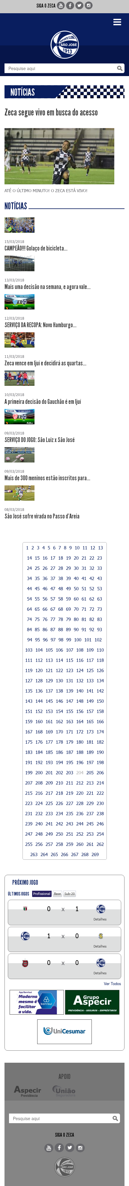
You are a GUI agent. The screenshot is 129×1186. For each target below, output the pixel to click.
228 (79, 803)
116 (79, 660)
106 (59, 650)
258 (59, 844)
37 (52, 578)
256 (39, 844)
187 (69, 752)
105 (49, 650)
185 (49, 752)
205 (90, 772)
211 (69, 782)
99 (68, 639)
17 (52, 558)
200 (39, 772)
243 (69, 823)
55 (37, 598)
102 (98, 639)
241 (49, 823)
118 (100, 660)
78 (60, 619)
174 (100, 731)
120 (39, 670)
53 (99, 588)
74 (29, 619)
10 (77, 547)
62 (91, 598)
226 (59, 803)
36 (45, 578)
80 (76, 619)
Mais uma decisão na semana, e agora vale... (47, 287)
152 (39, 711)
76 (45, 619)
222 (100, 793)
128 (39, 680)
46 (45, 588)
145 (49, 701)
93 (99, 629)
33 (99, 568)
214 (100, 782)
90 (76, 629)
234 (59, 813)
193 (49, 762)
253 (90, 834)
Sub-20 (69, 894)
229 (90, 803)
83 (99, 619)
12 (92, 547)
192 (39, 762)
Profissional (41, 894)
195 (69, 762)
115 (69, 660)
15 (37, 558)
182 (100, 742)
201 (49, 772)
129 (49, 680)
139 (69, 690)
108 (79, 650)
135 (28, 690)
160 (39, 721)
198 (100, 762)
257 (49, 844)
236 (79, 813)
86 (45, 629)
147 (69, 701)
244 (79, 823)
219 (69, 793)
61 (84, 598)
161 (49, 721)
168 (39, 731)
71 (84, 609)
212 (79, 782)
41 (84, 578)
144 (39, 701)
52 (91, 588)
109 (90, 650)
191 (28, 762)
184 (39, 752)
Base (57, 894)
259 (69, 844)
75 (37, 619)
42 (91, 578)
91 (84, 629)
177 (49, 742)
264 (44, 854)
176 (39, 742)
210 (59, 782)
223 (28, 803)
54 (29, 598)
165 (90, 721)
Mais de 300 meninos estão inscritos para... (47, 478)
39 (68, 578)
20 (76, 558)
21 (84, 558)
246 (100, 823)
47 (52, 588)
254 (100, 834)
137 (49, 690)
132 (79, 680)
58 (60, 598)
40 (76, 578)
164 (79, 721)
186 (59, 752)
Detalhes (100, 919)
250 (59, 834)
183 (28, 752)
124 (79, 670)
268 (84, 854)
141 (90, 690)
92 (91, 629)
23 (99, 558)
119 (28, 670)
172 (79, 731)
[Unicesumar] (64, 1031)
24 (29, 568)
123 (69, 670)
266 (64, 854)
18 (60, 558)
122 (59, 670)
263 (34, 854)
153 (49, 711)
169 (49, 731)
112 (39, 660)
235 (69, 813)
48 (60, 588)
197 (90, 762)
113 (49, 660)
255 (28, 844)
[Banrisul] (37, 1002)
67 (52, 609)
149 (90, 701)
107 (69, 650)
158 (100, 711)
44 (29, 588)
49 (68, 588)
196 (79, 762)
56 (45, 598)
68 (60, 609)
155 (69, 711)
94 (29, 639)
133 (90, 680)
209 (49, 782)
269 (95, 854)
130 (59, 680)
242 (59, 823)
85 (37, 629)
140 (79, 690)
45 (37, 588)
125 (90, 670)
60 (76, 598)
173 (90, 731)
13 (100, 547)
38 (60, 578)
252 (79, 834)
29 (68, 568)
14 (29, 558)
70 (76, 609)
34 (29, 578)
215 (28, 793)
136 (39, 690)
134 (100, 680)
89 (68, 629)
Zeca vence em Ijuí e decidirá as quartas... (45, 363)
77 (52, 619)
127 (28, 680)
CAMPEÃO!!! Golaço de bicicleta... (36, 248)
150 (100, 701)
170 (59, 731)
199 (28, 772)
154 (59, 711)
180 (79, 742)
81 (84, 619)
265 (54, 854)
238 (100, 813)
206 (100, 772)
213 (90, 782)
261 (90, 844)
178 (59, 742)
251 (69, 834)
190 (100, 752)
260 (79, 844)
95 (37, 639)
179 (69, 742)
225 (49, 803)
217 (49, 793)
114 (59, 660)
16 (45, 558)
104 (39, 650)
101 (88, 639)
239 (28, 823)
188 (79, 752)
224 (39, 803)
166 (100, 721)
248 (39, 834)
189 (90, 752)
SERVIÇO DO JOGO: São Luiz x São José (39, 440)
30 (76, 568)
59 (68, 598)
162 (59, 721)
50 (76, 588)
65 (37, 609)
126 (100, 670)
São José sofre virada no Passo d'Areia (42, 516)
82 (91, 619)
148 (79, 701)
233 (49, 813)
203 (69, 772)
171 (69, 731)
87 (52, 629)
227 (69, 803)
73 (99, 609)
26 (45, 568)
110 (100, 650)
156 (79, 711)
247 (28, 834)
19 (68, 558)
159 (28, 721)
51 (84, 588)
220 (79, 793)
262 (100, 844)
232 (39, 813)
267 (74, 854)
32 (91, 568)
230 (100, 803)
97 (53, 639)
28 (60, 568)
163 (69, 721)
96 (45, 639)
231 (28, 813)
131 (69, 680)
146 (59, 701)
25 (37, 568)
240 (39, 823)
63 (99, 598)
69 (68, 609)
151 (28, 711)
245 (90, 823)
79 (68, 619)
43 (99, 578)
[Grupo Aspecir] (92, 1002)
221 (90, 793)
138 (59, 690)
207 (28, 782)
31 (84, 568)
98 (60, 639)
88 (60, 629)
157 (90, 711)
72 (91, 609)
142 (100, 690)
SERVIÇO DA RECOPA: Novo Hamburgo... (40, 325)
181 (90, 742)
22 (91, 558)
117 (90, 660)
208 (39, 782)
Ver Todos (112, 983)
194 (59, 762)
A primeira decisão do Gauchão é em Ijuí (42, 402)
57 (52, 598)
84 (29, 629)
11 (84, 547)
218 (59, 793)
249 (49, 834)
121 (49, 670)
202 (59, 772)
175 (28, 742)
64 (29, 609)
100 (77, 639)
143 (28, 701)
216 (39, 793)
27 (52, 568)
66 (45, 609)
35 (37, 578)
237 (90, 813)
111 (28, 660)
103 (28, 650)
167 (28, 731)
